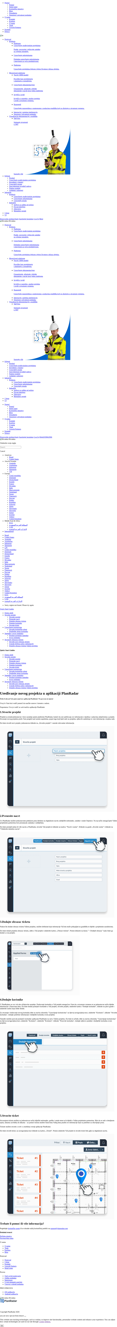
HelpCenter (13, 7)
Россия (12, 498)
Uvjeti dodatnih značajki (13, 1282)
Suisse (11, 513)
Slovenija (12, 511)
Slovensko (13, 509)
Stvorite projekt (10, 615)
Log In (36, 219)
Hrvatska (12, 486)
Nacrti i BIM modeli (23, 78)
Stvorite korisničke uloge (18, 629)
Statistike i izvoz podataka (14, 633)
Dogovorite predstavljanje (9, 219)
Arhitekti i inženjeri (16, 190)
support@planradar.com (59, 1228)
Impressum (8, 1280)
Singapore (12, 469)
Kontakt (12, 19)
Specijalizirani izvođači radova (20, 186)
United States (14, 459)
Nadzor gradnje (14, 188)
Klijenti (7, 176)
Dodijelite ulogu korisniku (18, 631)
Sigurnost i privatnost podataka (20, 15)
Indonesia (12, 467)
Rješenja (12, 41)
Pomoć (7, 3)
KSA (11, 523)
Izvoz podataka (14, 638)
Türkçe (11, 517)
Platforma (17, 43)
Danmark (12, 478)
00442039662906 (45, 437)
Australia (12, 463)
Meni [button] (41, 219)
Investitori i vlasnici (16, 182)
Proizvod (8, 39)
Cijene (7, 213)
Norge (11, 494)
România (12, 502)
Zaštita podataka (10, 1278)
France (11, 484)
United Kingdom (15, 519)
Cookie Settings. (45, 1322)
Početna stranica (6, 1236)
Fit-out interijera (19, 207)
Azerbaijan (13, 465)
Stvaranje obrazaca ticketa (14, 640)
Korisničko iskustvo (16, 9)
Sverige (12, 515)
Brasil (11, 457)
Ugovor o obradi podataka (14, 1284)
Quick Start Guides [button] (7, 609)
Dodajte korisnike (15, 623)
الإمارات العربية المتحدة (18, 529)
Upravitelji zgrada (15, 184)
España (11, 482)
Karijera (12, 21)
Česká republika (15, 476)
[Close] (25, 1316)
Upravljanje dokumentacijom (28, 88)
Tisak (11, 25)
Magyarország (14, 490)
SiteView (21, 146)
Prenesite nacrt (14, 619)
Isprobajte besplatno (26, 219)
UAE (11, 527)
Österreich (13, 496)
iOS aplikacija (10, 1292)
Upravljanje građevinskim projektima (27, 48)
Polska (11, 500)
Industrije (8, 192)
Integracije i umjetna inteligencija (25, 112)
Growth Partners (15, 27)
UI (6, 215)
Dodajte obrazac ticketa (17, 621)
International (9, 531)
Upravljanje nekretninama (26, 58)
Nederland (13, 492)
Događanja (13, 13)
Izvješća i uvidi (27, 98)
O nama (7, 17)
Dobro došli (9, 613)
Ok (2, 1326)
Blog (11, 11)
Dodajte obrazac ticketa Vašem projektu (23, 646)
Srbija (11, 506)
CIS (10, 471)
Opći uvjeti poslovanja (13, 1276)
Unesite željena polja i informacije (21, 644)
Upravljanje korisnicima (13, 627)
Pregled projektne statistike (18, 636)
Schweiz (12, 504)
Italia (11, 488)
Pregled (12, 178)
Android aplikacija (11, 1294)
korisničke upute (14, 1228)
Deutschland (13, 480)
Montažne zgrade (20, 211)
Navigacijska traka (6, 1238)
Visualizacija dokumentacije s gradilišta (23, 116)
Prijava (7, 32)
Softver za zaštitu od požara (24, 205)
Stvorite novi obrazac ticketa (19, 642)
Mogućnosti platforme (17, 73)
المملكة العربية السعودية (18, 525)
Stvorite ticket (14, 625)
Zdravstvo (17, 209)
